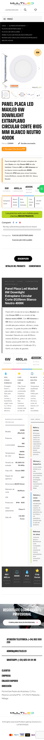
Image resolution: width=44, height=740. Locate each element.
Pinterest (20, 222)
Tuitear (16, 222)
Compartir (13, 222)
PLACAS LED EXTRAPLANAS (22, 235)
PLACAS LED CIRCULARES (22, 240)
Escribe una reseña (26, 143)
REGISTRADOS (26, 216)
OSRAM (10, 143)
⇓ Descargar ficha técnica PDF (14, 149)
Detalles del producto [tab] (15, 266)
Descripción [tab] (23, 258)
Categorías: (6, 235)
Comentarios (35, 266)
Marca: (4, 143)
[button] (10, 9)
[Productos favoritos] (35, 9)
